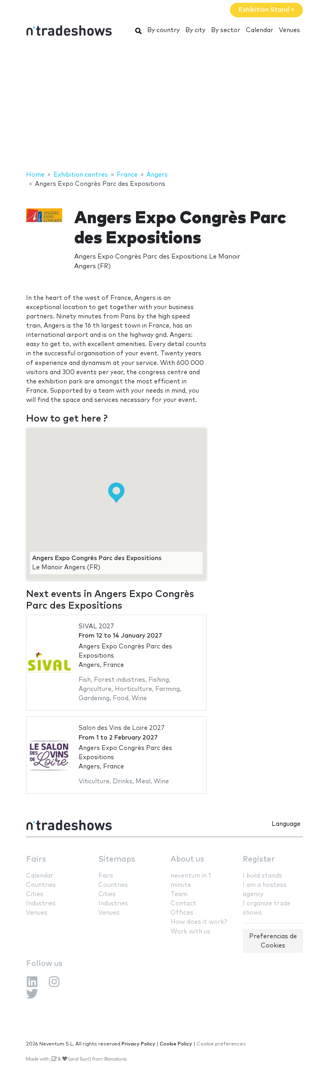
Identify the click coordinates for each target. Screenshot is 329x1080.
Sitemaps (116, 859)
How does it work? (199, 922)
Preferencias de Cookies (273, 941)
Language (286, 824)
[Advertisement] (164, 105)
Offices (182, 913)
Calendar (259, 30)
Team (179, 894)
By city (195, 30)
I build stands (262, 876)
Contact (183, 904)
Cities (34, 894)
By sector (225, 30)
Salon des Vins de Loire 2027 (121, 728)
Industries (41, 904)
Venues (289, 30)
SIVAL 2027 (96, 627)
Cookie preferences (221, 1044)
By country (163, 30)
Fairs (36, 859)
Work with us (190, 932)
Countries (41, 885)
